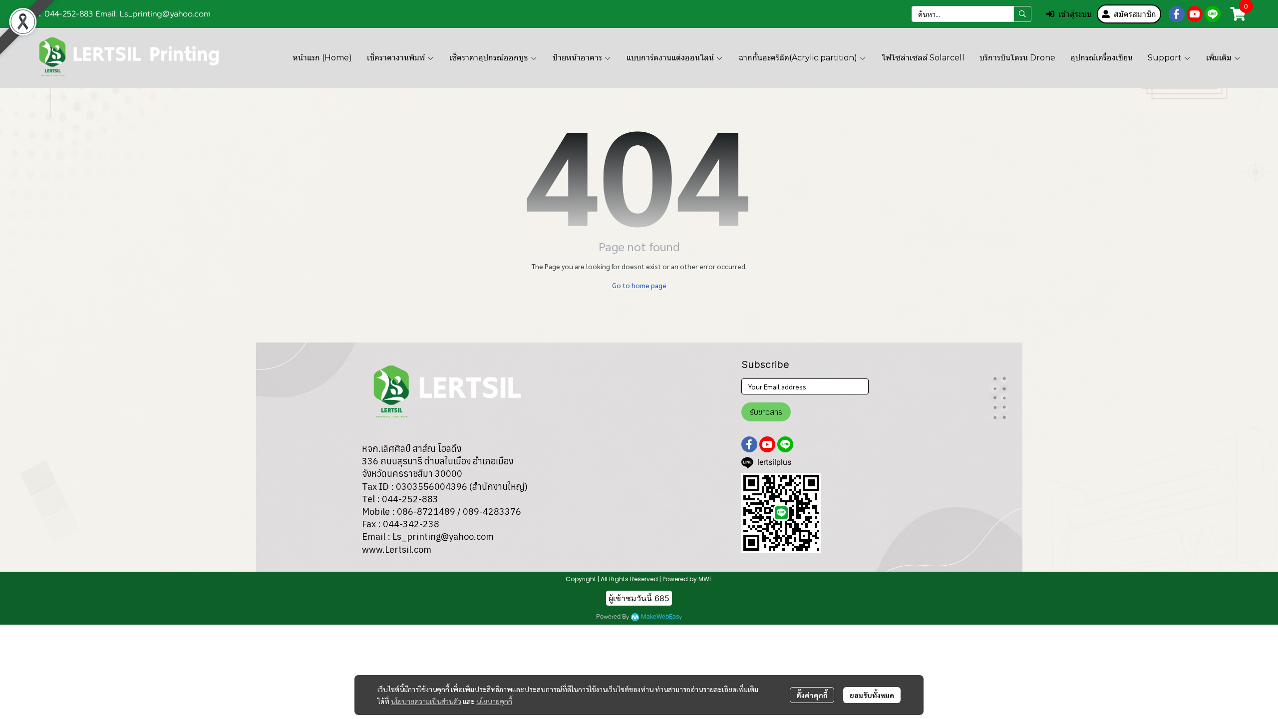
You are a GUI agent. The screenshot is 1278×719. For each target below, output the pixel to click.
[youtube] (1195, 14)
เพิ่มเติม (1220, 57)
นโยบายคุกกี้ (494, 701)
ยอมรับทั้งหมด (872, 695)
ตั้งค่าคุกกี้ (812, 695)
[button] (971, 13)
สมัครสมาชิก (1135, 13)
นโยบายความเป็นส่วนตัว (426, 701)
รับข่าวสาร (766, 412)
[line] (1213, 14)
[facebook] (1177, 14)
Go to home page (639, 285)
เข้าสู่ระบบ (1075, 13)
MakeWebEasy (661, 617)
